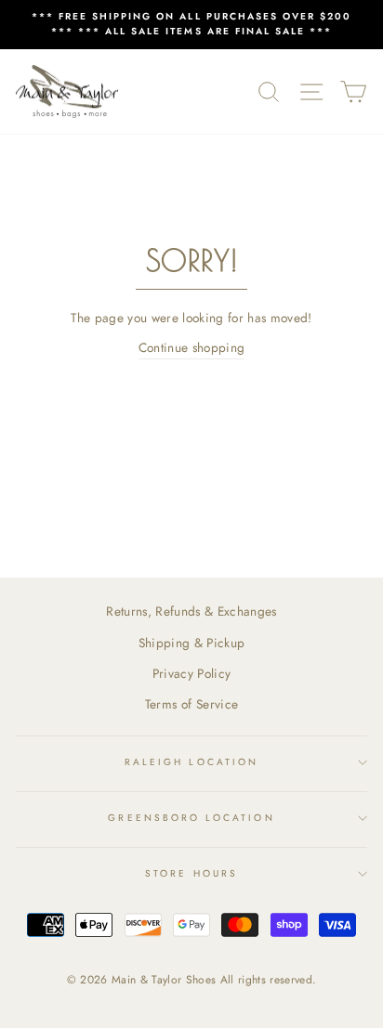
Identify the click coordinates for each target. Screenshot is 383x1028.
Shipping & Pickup (192, 642)
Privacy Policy (191, 673)
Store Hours (191, 873)
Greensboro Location (191, 818)
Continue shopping (192, 347)
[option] (191, 24)
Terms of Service (191, 704)
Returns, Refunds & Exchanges (191, 611)
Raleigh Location (191, 762)
